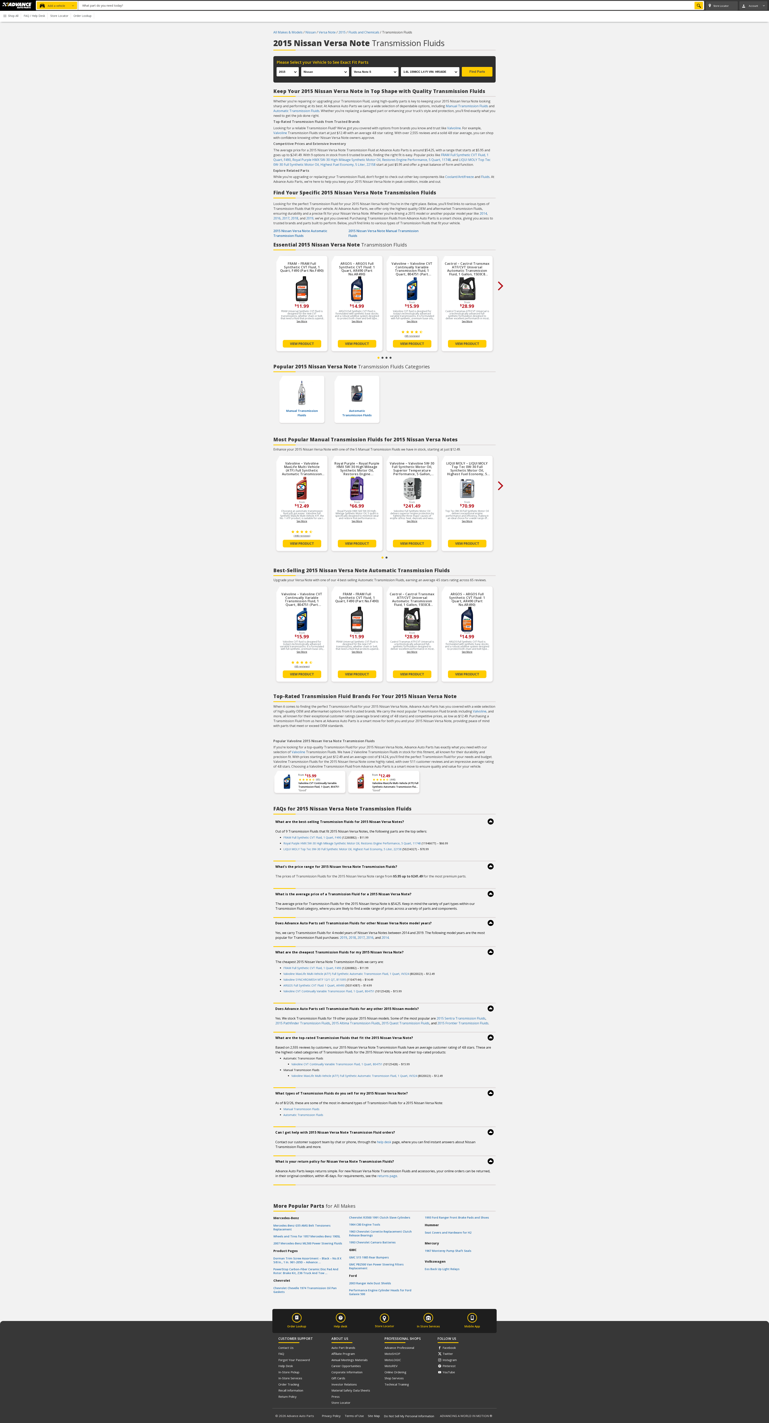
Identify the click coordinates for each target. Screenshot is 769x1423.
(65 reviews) (412, 336)
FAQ (281, 1354)
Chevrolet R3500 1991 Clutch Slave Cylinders (379, 1217)
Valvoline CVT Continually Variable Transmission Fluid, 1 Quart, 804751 (318, 784)
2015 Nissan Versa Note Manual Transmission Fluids (383, 233)
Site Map (374, 1416)
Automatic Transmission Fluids (296, 111)
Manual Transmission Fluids (467, 106)
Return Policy (287, 1397)
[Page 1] (378, 358)
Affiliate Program (343, 1354)
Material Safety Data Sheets (350, 1390)
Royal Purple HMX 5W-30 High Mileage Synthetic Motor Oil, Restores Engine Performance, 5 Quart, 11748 (371, 160)
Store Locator (340, 1403)
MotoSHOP (392, 1354)
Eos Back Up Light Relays (442, 1269)
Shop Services (394, 1378)
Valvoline (454, 128)
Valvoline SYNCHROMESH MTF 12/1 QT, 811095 (314, 979)
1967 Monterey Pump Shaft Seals (448, 1251)
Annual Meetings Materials (349, 1360)
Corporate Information (346, 1372)
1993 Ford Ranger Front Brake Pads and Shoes (457, 1217)
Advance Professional (399, 1348)
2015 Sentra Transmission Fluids (461, 1018)
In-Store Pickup (288, 1372)
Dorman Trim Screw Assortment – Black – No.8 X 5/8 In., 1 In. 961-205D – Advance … (307, 1260)
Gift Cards (338, 1378)
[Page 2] (382, 358)
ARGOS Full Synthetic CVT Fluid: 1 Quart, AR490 (314, 985)
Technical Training (396, 1384)
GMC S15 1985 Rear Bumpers (369, 1257)
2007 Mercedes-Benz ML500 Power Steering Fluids (307, 1243)
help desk (384, 1142)
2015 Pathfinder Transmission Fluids (302, 1023)
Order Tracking (288, 1384)
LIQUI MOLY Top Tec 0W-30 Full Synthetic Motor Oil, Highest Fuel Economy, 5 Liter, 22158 (342, 849)
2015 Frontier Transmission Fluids (462, 1023)
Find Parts (477, 71)
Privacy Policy (331, 1416)
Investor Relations (344, 1384)
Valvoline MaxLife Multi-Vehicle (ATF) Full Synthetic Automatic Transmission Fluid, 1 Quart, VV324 (395, 785)
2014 (483, 213)
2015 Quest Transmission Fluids (405, 1023)
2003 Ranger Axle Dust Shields (370, 1283)
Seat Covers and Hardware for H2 (448, 1232)
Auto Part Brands (343, 1348)
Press (335, 1397)
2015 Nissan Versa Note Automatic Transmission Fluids (300, 233)
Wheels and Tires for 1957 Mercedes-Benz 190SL (306, 1236)
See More (302, 321)
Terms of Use (354, 1416)
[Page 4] (391, 358)
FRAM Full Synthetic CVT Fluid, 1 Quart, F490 (312, 837)
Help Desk (285, 1366)
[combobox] (391, 5)
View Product (302, 344)
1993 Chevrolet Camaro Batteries (372, 1242)
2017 (285, 218)
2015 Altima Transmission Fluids (356, 1023)
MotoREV (391, 1366)
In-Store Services (290, 1378)
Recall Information (290, 1390)
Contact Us (286, 1348)
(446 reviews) (302, 536)
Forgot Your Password (294, 1360)
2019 (309, 218)
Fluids (485, 177)
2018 (294, 218)
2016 (277, 218)
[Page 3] (387, 358)
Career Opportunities (346, 1366)
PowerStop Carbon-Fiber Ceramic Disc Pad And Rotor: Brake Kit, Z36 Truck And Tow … (305, 1271)
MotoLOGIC (392, 1360)
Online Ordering (395, 1372)
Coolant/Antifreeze (459, 177)
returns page (387, 1176)
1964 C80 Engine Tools (364, 1224)
